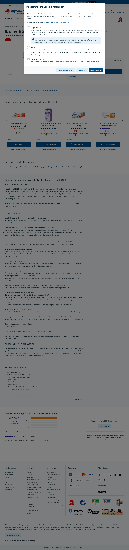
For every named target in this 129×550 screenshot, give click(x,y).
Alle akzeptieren (95, 70)
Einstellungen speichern (65, 70)
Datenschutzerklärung (52, 23)
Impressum (65, 23)
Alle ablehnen (82, 70)
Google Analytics (71, 39)
